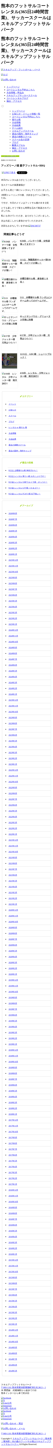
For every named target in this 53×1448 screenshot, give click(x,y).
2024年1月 (13, 694)
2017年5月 (13, 1161)
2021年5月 (13, 881)
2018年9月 (13, 1068)
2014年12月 (13, 1330)
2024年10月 (13, 642)
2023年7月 (13, 729)
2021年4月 (13, 887)
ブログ (15, 142)
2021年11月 (13, 846)
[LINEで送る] (8, 172)
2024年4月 (13, 677)
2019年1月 (13, 1044)
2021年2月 (13, 898)
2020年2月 (13, 968)
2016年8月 (13, 1213)
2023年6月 (13, 735)
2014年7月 (13, 1359)
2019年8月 (13, 1003)
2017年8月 (13, 1143)
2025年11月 (13, 566)
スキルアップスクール (23, 131)
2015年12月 (13, 1260)
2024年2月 (13, 688)
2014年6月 (13, 1365)
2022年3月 (13, 823)
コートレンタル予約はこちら (21, 90)
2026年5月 (13, 531)
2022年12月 (13, 770)
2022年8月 (13, 793)
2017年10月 (13, 1132)
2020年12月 (13, 910)
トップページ (13, 87)
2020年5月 (13, 951)
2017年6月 (13, 1155)
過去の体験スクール (22, 137)
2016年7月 (13, 1219)
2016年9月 (13, 1208)
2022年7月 (13, 799)
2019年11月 (13, 986)
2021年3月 (13, 893)
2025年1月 (13, 624)
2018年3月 (13, 1103)
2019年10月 (13, 992)
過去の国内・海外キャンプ (25, 134)
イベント (12, 404)
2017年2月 (13, 1178)
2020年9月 (13, 928)
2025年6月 (13, 595)
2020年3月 (13, 963)
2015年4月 (13, 1307)
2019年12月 (13, 980)
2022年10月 (13, 782)
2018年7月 (13, 1079)
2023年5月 (13, 741)
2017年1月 (13, 1184)
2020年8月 (13, 933)
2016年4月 (13, 1237)
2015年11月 (13, 1266)
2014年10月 (13, 1342)
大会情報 (16, 122)
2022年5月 (13, 811)
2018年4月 (13, 1097)
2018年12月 (13, 1050)
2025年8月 (13, 583)
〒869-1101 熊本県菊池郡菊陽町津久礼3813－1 (23, 1387)
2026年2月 (13, 548)
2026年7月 (13, 519)
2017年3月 (13, 1173)
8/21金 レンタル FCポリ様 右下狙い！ (25, 494)
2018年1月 (13, 1114)
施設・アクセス (14, 101)
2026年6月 (13, 525)
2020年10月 (13, 922)
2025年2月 (13, 618)
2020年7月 (13, 939)
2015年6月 (13, 1295)
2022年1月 (13, 834)
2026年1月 (13, 554)
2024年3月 (13, 683)
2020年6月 (13, 945)
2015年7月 (13, 1289)
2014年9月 (13, 1348)
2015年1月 (13, 1324)
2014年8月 (13, 1353)
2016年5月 (13, 1231)
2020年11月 (13, 916)
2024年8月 (13, 653)
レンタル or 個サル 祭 (18, 427)
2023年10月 (13, 712)
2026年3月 (13, 543)
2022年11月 (13, 776)
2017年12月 (13, 1120)
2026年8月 (13, 513)
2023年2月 (13, 758)
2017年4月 (13, 1167)
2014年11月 (13, 1336)
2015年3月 (13, 1313)
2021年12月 (13, 840)
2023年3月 (13, 753)
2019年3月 (13, 1033)
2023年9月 (13, 718)
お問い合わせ (18, 151)
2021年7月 (13, 869)
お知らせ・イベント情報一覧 (26, 114)
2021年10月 (13, 852)
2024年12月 (13, 630)
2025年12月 (13, 560)
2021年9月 (13, 858)
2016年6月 (13, 1225)
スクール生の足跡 (20, 139)
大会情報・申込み (15, 92)
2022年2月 (13, 828)
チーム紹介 (17, 128)
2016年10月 (13, 1202)
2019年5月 (13, 1021)
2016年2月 (13, 1248)
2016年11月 (13, 1196)
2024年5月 (13, 671)
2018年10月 (13, 1062)
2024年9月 (13, 648)
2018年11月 (13, 1056)
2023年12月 (13, 700)
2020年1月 (13, 974)
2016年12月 (13, 1190)
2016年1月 (13, 1254)
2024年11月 (13, 636)
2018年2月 (13, 1108)
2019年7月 (13, 1009)
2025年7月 (13, 589)
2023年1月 (13, 764)
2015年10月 (13, 1272)
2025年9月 (13, 578)
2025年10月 (13, 572)
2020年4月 (13, 957)
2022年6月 (13, 805)
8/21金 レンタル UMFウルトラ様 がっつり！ (28, 482)
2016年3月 (13, 1243)
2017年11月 (13, 1126)
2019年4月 (13, 1027)
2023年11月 (13, 706)
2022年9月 (13, 788)
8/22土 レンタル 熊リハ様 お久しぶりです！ (27, 476)
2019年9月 (13, 998)
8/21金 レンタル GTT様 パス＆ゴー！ (24, 488)
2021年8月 (13, 863)
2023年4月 (13, 747)
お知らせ (12, 410)
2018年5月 (13, 1091)
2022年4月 (13, 817)
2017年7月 (13, 1149)
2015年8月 (13, 1283)
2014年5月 (13, 1371)
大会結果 (16, 125)
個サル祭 (16, 119)
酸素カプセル (18, 145)
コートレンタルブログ (17, 98)
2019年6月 (13, 1015)
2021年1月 (13, 904)
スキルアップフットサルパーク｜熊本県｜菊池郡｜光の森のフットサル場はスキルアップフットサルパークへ (26, 1441)
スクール (12, 416)
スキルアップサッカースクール (22, 95)
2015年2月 (13, 1318)
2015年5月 (13, 1301)
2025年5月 (13, 601)
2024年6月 (13, 665)
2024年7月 (13, 659)
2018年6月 (13, 1085)
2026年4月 (13, 537)
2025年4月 (13, 607)
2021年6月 (13, 875)
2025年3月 (13, 613)
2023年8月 (13, 723)
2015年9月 (13, 1278)
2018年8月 (13, 1073)
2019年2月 (13, 1038)
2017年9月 (13, 1138)
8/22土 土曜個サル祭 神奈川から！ (23, 470)
